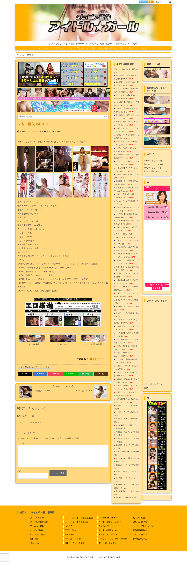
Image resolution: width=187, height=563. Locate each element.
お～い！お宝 (139, 517)
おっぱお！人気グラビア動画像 (113, 538)
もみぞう (68, 526)
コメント (21, 443)
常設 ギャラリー (35, 55)
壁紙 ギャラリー (152, 168)
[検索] (170, 1)
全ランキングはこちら (153, 384)
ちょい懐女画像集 (38, 534)
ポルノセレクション (108, 542)
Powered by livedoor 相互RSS (126, 497)
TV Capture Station (108, 517)
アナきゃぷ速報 (37, 526)
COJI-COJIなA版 (140, 521)
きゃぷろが (104, 526)
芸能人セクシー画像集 (74, 542)
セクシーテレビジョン (143, 526)
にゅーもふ (35, 542)
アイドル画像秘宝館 (39, 521)
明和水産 (34, 538)
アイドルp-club (37, 517)
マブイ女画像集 (37, 530)
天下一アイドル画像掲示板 (76, 521)
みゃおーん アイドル (108, 534)
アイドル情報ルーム (108, 530)
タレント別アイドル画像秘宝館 (78, 517)
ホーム (21, 55)
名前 (19, 471)
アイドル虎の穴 (140, 534)
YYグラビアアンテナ (73, 530)
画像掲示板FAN (140, 530)
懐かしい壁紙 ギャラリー (156, 171)
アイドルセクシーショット (111, 521)
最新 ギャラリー (153, 160)
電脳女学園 (69, 534)
